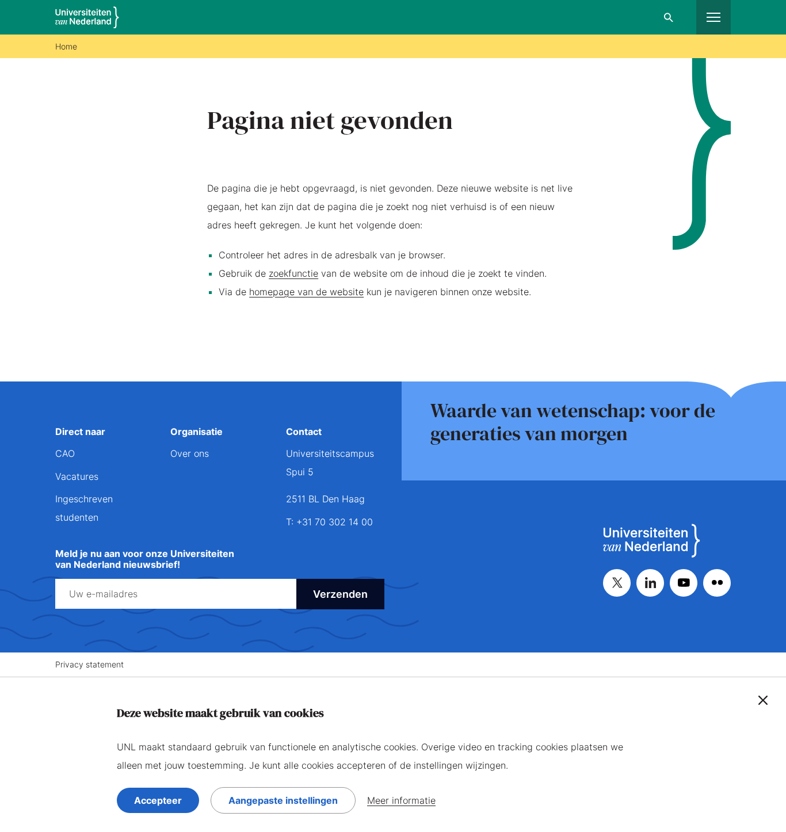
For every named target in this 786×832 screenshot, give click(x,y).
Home (66, 46)
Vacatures (76, 476)
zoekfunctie (293, 273)
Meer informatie (401, 800)
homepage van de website (306, 291)
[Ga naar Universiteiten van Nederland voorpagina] (87, 17)
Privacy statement (89, 664)
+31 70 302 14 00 (334, 522)
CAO (65, 453)
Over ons (189, 453)
